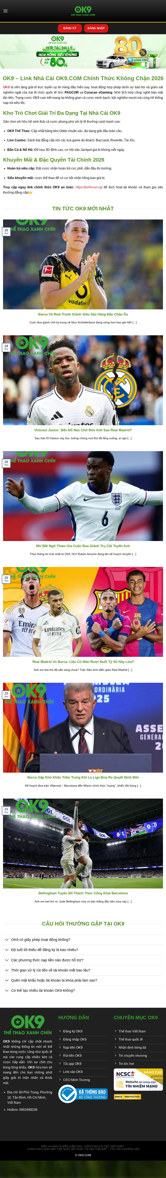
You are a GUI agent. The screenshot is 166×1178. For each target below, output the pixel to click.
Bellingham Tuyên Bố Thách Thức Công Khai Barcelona (83, 893)
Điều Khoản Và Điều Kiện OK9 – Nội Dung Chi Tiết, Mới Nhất (82, 1146)
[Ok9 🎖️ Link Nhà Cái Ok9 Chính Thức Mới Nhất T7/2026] (83, 11)
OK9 (6, 1041)
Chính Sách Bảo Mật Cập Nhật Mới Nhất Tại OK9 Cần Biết (67, 1149)
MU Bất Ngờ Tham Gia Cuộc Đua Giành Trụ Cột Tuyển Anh (83, 546)
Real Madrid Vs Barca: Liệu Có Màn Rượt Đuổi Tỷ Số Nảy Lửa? (83, 662)
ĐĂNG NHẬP (96, 28)
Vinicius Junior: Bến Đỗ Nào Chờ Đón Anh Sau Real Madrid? (83, 430)
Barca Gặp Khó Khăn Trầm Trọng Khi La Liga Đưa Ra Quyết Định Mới (83, 777)
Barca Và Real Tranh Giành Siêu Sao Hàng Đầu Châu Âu (83, 314)
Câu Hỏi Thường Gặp (125, 1149)
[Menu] (5, 11)
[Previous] (8, 52)
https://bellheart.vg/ (89, 187)
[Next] (157, 52)
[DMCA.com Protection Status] (127, 1096)
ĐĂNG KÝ (69, 28)
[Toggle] (7, 940)
